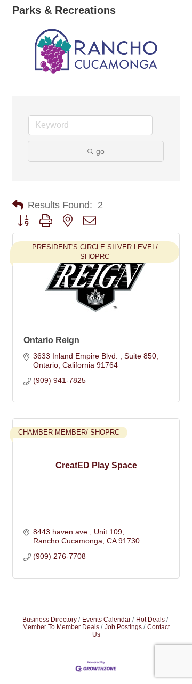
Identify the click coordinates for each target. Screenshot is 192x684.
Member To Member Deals (60, 627)
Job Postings (123, 627)
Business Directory (49, 619)
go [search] (100, 151)
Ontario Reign (51, 340)
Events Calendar (106, 619)
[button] (17, 205)
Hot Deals (150, 619)
